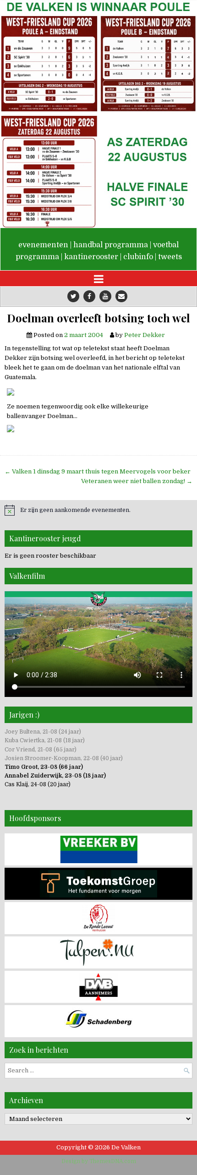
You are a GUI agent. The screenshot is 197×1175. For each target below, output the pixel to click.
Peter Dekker (144, 335)
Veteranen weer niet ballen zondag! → (136, 481)
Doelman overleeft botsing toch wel (98, 318)
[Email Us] (121, 296)
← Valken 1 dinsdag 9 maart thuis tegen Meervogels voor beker (98, 471)
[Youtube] (105, 296)
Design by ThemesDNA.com (98, 1161)
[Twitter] (73, 296)
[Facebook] (89, 296)
